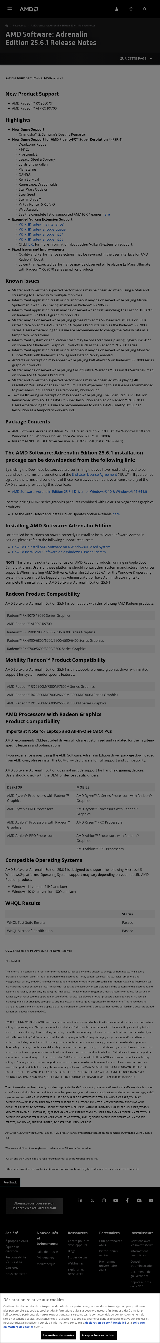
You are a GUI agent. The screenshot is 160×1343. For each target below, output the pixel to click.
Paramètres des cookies (58, 1335)
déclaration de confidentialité (105, 1322)
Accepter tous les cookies (98, 1335)
